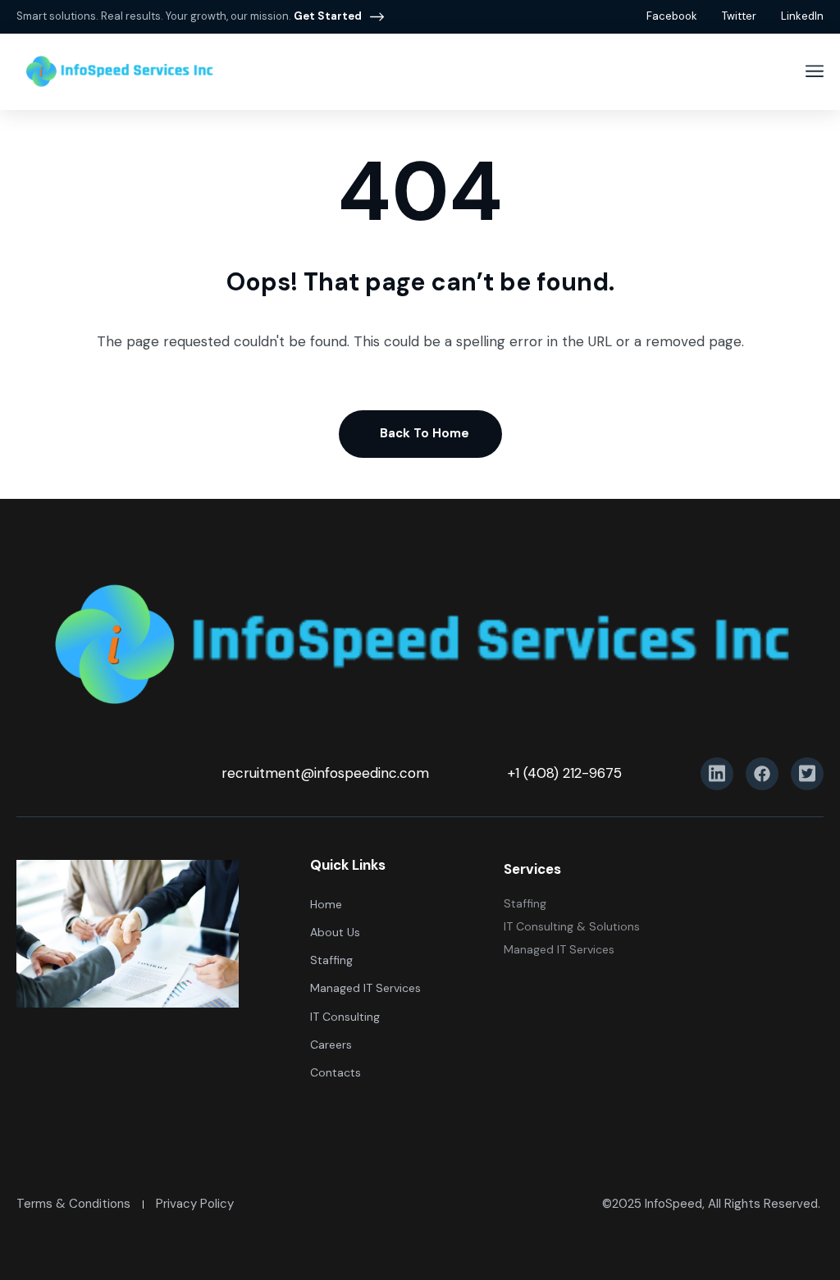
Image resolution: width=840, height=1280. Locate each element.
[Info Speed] (118, 72)
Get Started (328, 16)
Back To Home (424, 433)
